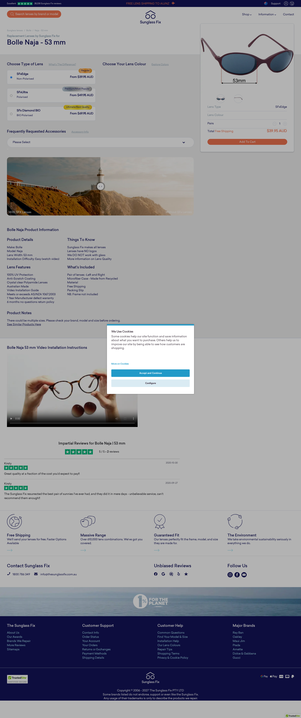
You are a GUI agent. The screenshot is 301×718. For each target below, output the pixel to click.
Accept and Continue (150, 373)
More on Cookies (120, 364)
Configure (150, 383)
